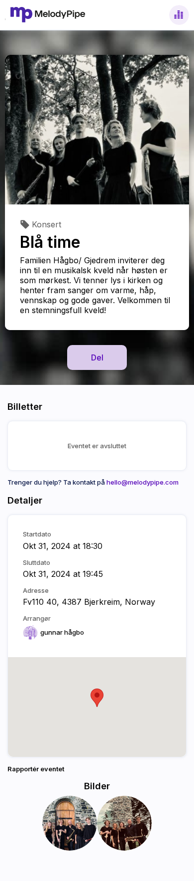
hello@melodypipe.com (142, 482)
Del (97, 357)
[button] (97, 698)
